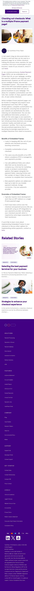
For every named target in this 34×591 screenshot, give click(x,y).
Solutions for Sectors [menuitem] (10, 355)
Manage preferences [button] (17, 8)
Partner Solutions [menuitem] (9, 360)
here (6, 68)
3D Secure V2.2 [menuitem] (8, 388)
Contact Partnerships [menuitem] (10, 474)
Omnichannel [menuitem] (8, 351)
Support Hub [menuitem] (8, 450)
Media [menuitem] (6, 439)
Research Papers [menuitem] (9, 426)
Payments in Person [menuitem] (9, 342)
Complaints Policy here (19, 580)
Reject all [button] (24, 11)
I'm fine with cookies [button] (12, 11)
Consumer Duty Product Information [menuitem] (14, 521)
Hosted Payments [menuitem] (9, 393)
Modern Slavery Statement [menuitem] (11, 516)
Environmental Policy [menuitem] (10, 435)
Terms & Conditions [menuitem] (9, 494)
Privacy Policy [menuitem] (8, 512)
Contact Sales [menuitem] (8, 470)
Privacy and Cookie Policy (17, 5)
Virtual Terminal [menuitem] (8, 397)
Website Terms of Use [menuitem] (10, 503)
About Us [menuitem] (7, 430)
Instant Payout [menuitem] (8, 384)
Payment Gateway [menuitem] (9, 346)
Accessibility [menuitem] (8, 508)
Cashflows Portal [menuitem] (9, 406)
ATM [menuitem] (6, 364)
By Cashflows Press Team (15, 50)
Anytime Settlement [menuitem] (9, 375)
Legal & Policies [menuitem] (8, 499)
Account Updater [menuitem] (9, 379)
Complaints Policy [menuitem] (9, 525)
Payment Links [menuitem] (8, 402)
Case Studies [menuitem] (8, 421)
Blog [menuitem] (6, 417)
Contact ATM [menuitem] (8, 479)
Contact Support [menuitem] (9, 459)
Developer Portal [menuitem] (9, 455)
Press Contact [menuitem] (8, 483)
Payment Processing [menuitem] (10, 337)
